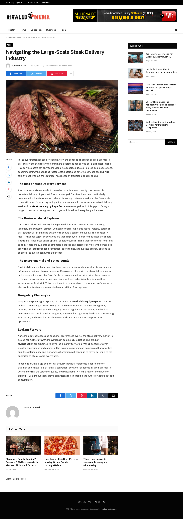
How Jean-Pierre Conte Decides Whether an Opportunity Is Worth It (161, 88)
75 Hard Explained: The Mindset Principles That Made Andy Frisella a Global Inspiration (161, 106)
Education (36, 30)
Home (23, 30)
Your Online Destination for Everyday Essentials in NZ (159, 55)
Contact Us (33, 3)
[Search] (176, 30)
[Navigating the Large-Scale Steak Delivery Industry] (62, 116)
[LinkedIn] (8, 182)
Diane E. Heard (20, 66)
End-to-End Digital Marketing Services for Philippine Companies (160, 125)
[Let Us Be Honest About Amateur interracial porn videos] (135, 73)
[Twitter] (8, 174)
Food (9, 45)
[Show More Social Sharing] (71, 73)
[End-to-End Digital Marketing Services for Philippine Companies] (135, 125)
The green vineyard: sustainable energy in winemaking (95, 462)
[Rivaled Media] (28, 16)
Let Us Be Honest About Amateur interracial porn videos (161, 70)
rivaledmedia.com (109, 509)
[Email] (8, 196)
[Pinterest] (8, 189)
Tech (63, 30)
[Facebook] (8, 167)
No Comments (52, 66)
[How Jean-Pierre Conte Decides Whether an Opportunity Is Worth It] (135, 88)
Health (11, 30)
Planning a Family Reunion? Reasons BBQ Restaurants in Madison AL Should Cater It (22, 462)
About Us (46, 3)
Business (51, 30)
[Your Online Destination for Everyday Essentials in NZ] (135, 57)
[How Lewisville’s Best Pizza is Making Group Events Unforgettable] (61, 445)
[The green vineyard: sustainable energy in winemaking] (100, 445)
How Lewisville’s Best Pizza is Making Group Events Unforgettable (61, 462)
